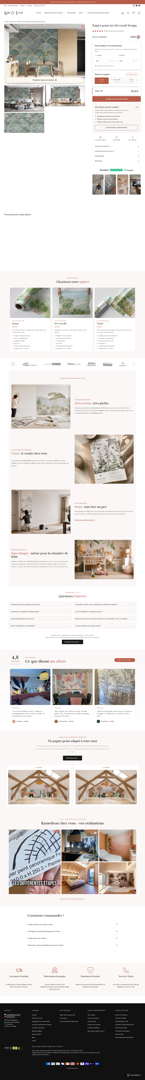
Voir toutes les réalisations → (72, 898)
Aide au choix (133, 74)
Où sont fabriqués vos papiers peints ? (104, 611)
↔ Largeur (98, 55)
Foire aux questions (93, 1018)
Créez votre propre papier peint (98, 13)
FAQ (5, 6)
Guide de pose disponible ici (85, 520)
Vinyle (131, 81)
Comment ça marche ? (102, 146)
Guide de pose (99, 156)
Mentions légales (37, 1031)
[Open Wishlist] (133, 13)
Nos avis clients (36, 1034)
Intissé (102, 81)
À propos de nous (37, 1018)
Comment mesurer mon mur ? (105, 66)
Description (98, 161)
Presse (34, 1041)
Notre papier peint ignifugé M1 (124, 1037)
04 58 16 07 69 (10, 1016)
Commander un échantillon (116, 127)
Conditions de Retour (38, 1028)
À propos (29, 6)
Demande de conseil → (72, 642)
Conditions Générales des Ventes (41, 1025)
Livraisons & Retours (94, 1028)
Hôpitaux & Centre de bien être (124, 1025)
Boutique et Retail (120, 1018)
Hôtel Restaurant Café (121, 1021)
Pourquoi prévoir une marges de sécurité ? (40, 604)
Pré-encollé (116, 81)
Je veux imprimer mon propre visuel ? (104, 626)
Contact (22, 6)
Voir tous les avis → (125, 660)
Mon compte (91, 1015)
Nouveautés (72, 13)
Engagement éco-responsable (41, 1021)
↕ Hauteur (121, 55)
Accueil (38, 13)
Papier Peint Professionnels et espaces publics (31, 22)
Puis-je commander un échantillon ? (40, 626)
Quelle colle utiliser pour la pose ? (40, 619)
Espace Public (119, 1034)
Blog (33, 1037)
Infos (81, 13)
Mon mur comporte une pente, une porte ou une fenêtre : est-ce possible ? (104, 619)
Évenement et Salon (121, 1028)
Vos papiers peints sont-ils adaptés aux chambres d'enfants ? (104, 604)
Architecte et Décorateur (122, 1031)
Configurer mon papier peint (116, 99)
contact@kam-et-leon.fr (13, 1014)
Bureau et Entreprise (121, 1015)
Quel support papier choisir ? (96, 1031)
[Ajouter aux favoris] (82, 26)
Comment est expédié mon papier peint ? (40, 611)
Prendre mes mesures (94, 1025)
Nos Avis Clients (13, 6)
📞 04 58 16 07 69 (39, 6)
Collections (13, 22)
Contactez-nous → (72, 758)
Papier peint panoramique (53, 13)
